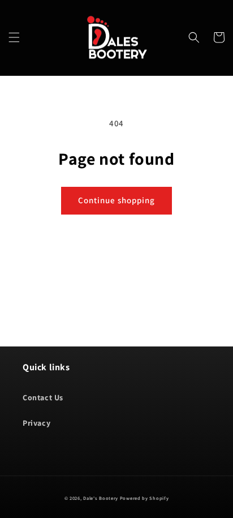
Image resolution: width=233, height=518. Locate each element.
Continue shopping (116, 200)
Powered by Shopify (144, 498)
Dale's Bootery (100, 498)
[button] (14, 37)
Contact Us (43, 397)
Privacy (36, 423)
